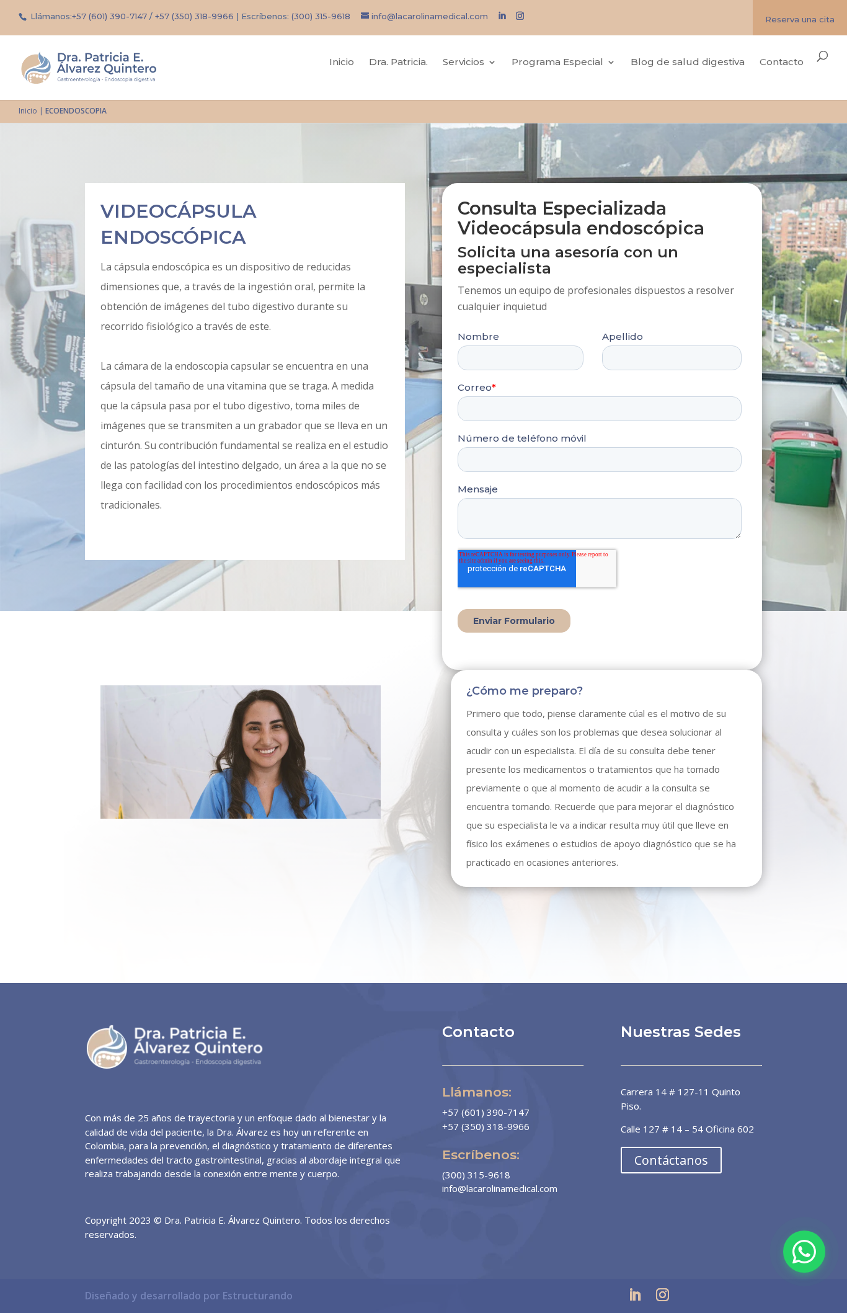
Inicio (341, 63)
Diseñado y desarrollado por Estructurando (189, 1295)
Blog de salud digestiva (688, 63)
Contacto (782, 63)
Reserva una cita (800, 19)
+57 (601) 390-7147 (109, 16)
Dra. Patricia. (398, 63)
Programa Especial (557, 63)
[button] (804, 1252)
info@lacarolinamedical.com (499, 1188)
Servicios (463, 63)
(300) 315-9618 (320, 16)
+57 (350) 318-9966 (194, 16)
